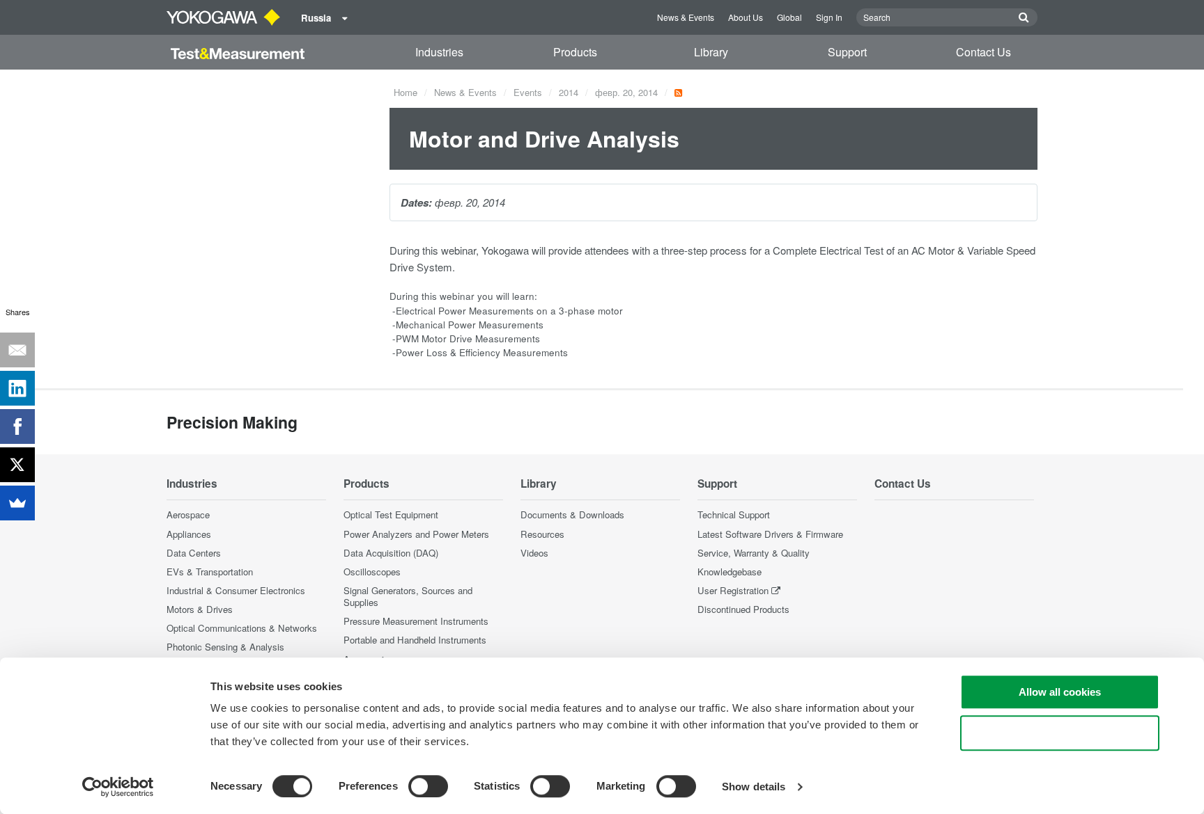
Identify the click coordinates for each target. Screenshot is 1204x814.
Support (847, 52)
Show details (753, 786)
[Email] (17, 350)
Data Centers (194, 552)
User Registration (733, 590)
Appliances (189, 534)
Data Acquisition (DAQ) (391, 552)
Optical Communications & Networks (242, 628)
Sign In (829, 17)
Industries (439, 52)
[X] (17, 464)
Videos (534, 552)
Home (405, 92)
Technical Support (733, 514)
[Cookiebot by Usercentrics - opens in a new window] (118, 786)
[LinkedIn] (17, 388)
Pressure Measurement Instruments (416, 621)
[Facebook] (17, 426)
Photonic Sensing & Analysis (225, 646)
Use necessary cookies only (1059, 733)
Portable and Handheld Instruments (415, 639)
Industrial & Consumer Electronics (236, 590)
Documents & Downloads (572, 514)
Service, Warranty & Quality (753, 552)
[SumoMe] (17, 503)
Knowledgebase (729, 571)
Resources (542, 534)
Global (789, 17)
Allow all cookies (1060, 692)
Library (711, 52)
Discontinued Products (743, 609)
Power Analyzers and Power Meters (416, 534)
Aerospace (188, 514)
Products (575, 52)
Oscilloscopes (372, 571)
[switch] (428, 786)
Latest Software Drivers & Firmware (770, 534)
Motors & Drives (200, 609)
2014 (568, 92)
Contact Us (983, 52)
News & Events (685, 17)
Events (528, 92)
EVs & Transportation (210, 571)
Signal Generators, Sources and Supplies (408, 596)
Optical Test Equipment (391, 514)
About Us (745, 17)
